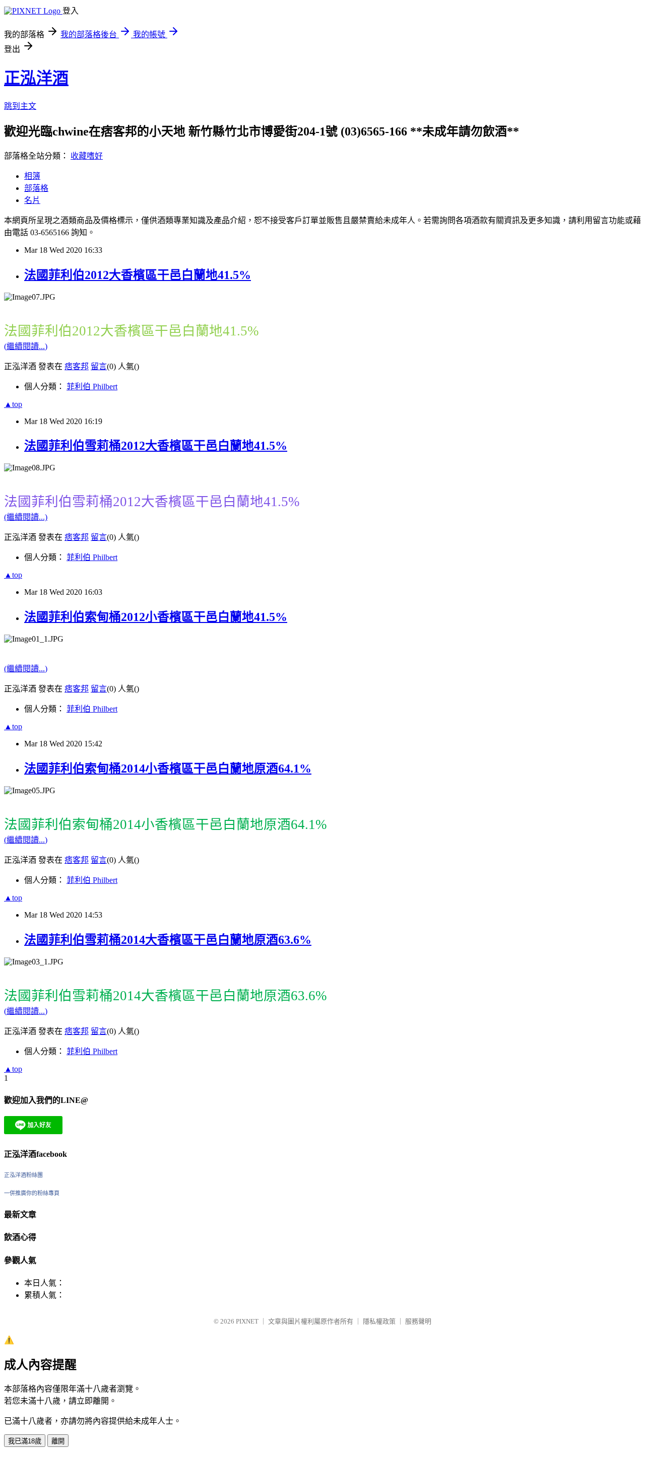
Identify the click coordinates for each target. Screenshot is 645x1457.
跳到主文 (20, 106)
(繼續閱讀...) (25, 346)
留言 (99, 366)
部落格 (36, 188)
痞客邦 (76, 366)
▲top (13, 404)
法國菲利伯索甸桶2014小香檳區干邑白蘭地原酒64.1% (167, 768)
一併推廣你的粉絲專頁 (31, 1193)
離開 (57, 1441)
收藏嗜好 (87, 156)
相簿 (32, 176)
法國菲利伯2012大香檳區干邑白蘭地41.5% (137, 275)
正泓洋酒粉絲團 (23, 1175)
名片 (32, 200)
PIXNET (247, 1321)
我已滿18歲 (24, 1441)
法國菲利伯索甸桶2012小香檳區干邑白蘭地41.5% (155, 616)
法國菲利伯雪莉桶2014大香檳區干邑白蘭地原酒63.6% (167, 939)
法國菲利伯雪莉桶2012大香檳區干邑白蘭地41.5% (155, 445)
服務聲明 (418, 1321)
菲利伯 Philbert (92, 386)
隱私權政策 (379, 1321)
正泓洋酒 (36, 78)
